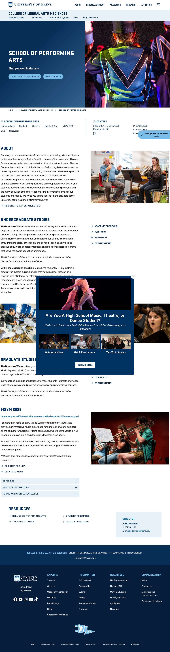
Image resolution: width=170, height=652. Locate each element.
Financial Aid (116, 586)
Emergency (147, 586)
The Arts (51, 580)
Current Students (118, 591)
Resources (37, 17)
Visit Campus (85, 580)
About (78, 4)
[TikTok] (36, 599)
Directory (51, 597)
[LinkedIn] (31, 599)
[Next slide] (168, 323)
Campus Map (85, 586)
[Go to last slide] (2, 323)
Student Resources (48, 644)
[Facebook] (15, 599)
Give (76, 17)
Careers (51, 586)
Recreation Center (87, 603)
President (83, 608)
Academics (115, 4)
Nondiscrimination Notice (70, 644)
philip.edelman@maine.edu (137, 530)
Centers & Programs (59, 17)
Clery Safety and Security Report (113, 644)
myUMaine (115, 603)
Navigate (114, 608)
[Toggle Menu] (158, 4)
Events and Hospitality (152, 601)
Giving (82, 597)
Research (131, 4)
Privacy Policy (90, 644)
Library (50, 608)
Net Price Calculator (119, 580)
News (144, 580)
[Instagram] (94, 133)
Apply (33, 644)
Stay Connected (90, 17)
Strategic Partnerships (57, 614)
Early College (53, 603)
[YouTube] (21, 599)
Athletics (146, 4)
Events (82, 591)
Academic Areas (16, 17)
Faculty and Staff (118, 597)
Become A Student (95, 4)
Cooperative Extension (57, 591)
